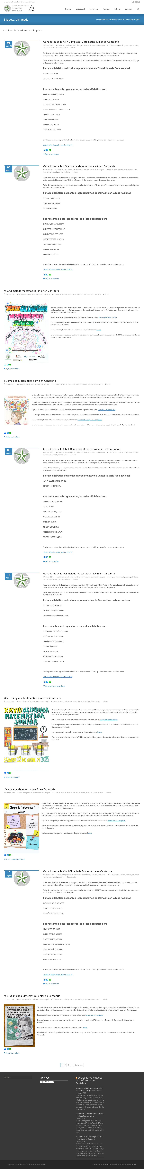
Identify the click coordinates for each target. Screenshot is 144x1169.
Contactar (128, 9)
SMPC (99, 294)
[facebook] (133, 3)
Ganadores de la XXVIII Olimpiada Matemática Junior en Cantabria (81, 449)
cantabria (122, 45)
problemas (67, 172)
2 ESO (110, 45)
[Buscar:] (18, 1077)
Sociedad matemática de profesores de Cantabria (89, 1080)
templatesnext (131, 1164)
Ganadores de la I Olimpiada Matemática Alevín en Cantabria (79, 573)
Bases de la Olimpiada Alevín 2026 (90, 420)
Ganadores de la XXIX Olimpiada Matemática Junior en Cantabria (81, 41)
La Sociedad (80, 9)
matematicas (47, 47)
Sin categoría (101, 45)
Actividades (94, 9)
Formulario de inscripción (108, 317)
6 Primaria (56, 384)
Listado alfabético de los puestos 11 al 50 (57, 145)
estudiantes (134, 45)
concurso (128, 45)
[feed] (138, 3)
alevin (109, 170)
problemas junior (63, 47)
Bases (99, 330)
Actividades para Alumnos (65, 45)
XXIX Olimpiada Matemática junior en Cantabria (32, 290)
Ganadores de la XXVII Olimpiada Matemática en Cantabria (77, 871)
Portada (68, 9)
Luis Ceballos (72, 877)
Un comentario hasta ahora (55, 686)
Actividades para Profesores (81, 45)
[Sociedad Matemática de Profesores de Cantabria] (17, 8)
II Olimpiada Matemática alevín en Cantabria (30, 380)
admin (74, 47)
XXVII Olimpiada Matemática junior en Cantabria (32, 995)
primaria (60, 172)
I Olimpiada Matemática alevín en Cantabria (29, 789)
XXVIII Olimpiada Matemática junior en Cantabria (32, 698)
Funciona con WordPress (100, 1164)
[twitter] (136, 3)
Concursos (93, 45)
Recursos (106, 9)
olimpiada (54, 47)
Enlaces (117, 9)
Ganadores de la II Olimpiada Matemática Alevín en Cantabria (79, 166)
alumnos (115, 45)
